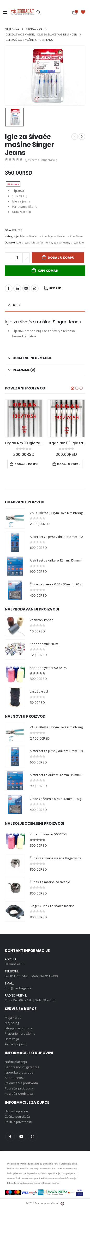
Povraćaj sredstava (19, 1093)
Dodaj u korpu (61, 257)
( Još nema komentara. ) (41, 160)
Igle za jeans (61, 242)
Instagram (32, 1136)
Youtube (21, 1136)
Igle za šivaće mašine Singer (66, 236)
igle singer (23, 242)
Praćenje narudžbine (20, 1033)
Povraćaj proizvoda (19, 1088)
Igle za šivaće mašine (33, 236)
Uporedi (55, 288)
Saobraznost (14, 1077)
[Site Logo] (22, 12)
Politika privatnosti (18, 1122)
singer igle (77, 242)
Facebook (8, 288)
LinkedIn (17, 288)
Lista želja (12, 1039)
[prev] (74, 136)
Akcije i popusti (15, 1044)
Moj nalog (12, 1023)
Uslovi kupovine (16, 1111)
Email (26, 288)
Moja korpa (13, 1017)
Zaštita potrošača (17, 1116)
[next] (81, 136)
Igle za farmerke (41, 242)
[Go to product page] (24, 418)
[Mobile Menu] (6, 11)
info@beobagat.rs (18, 988)
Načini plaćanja (16, 1062)
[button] (38, 12)
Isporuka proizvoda (19, 1072)
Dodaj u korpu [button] (26, 464)
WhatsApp (35, 288)
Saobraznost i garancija (22, 1067)
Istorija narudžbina (18, 1028)
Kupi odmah (48, 270)
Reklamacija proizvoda (21, 1083)
